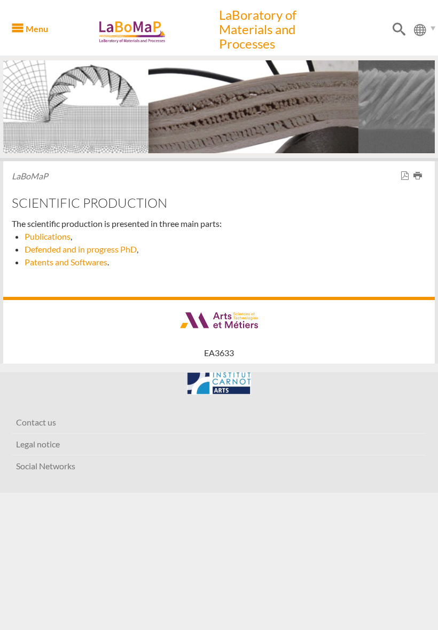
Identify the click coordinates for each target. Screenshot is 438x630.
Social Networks (45, 466)
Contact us (36, 422)
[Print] (419, 176)
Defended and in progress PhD (81, 249)
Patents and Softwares (66, 262)
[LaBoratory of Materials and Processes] (147, 32)
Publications (48, 236)
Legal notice (38, 444)
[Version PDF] (407, 176)
